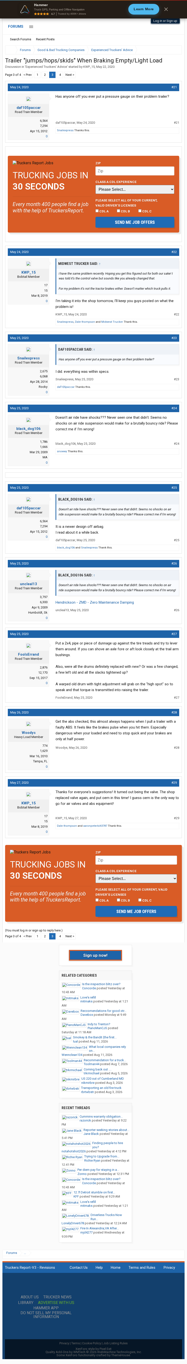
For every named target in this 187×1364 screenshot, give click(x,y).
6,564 (43, 120)
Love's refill (88, 997)
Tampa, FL (40, 761)
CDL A (104, 211)
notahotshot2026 (74, 1151)
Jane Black (91, 1134)
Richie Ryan (92, 1160)
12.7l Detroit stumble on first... (94, 1192)
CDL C (146, 211)
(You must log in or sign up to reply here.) (34, 930)
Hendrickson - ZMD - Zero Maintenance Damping (95, 602)
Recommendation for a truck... (105, 1060)
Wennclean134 (72, 1055)
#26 (174, 563)
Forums (15, 26)
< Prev (27, 75)
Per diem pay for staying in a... (98, 1170)
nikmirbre (87, 1083)
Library (25, 1303)
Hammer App (46, 1308)
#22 (174, 252)
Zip (98, 163)
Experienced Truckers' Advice (46, 67)
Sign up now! (95, 955)
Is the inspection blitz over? (101, 984)
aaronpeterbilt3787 (95, 825)
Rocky (43, 387)
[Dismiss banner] (166, 9)
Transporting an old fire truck (101, 1088)
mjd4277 (86, 1232)
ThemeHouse (120, 1355)
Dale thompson (85, 321)
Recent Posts (45, 39)
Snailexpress (65, 130)
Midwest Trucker (112, 321)
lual (75, 1041)
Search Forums (20, 39)
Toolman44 (91, 1064)
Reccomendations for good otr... (103, 1011)
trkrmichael (91, 1073)
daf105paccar (29, 107)
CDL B (125, 211)
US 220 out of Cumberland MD (102, 1078)
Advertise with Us (56, 1303)
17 (45, 285)
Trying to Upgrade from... (101, 1156)
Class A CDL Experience (116, 182)
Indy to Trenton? (99, 1024)
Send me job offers (135, 222)
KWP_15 (89, 67)
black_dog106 (28, 428)
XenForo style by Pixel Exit (93, 1349)
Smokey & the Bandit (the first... (95, 1037)
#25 (174, 487)
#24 (174, 408)
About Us (30, 1297)
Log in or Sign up (165, 21)
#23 (174, 338)
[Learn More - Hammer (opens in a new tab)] (93, 9)
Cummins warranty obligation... (101, 1116)
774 (44, 745)
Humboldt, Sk (37, 612)
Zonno (82, 1174)
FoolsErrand (28, 654)
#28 (174, 712)
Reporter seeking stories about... (106, 1130)
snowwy (62, 451)
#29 (174, 782)
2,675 (43, 371)
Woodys (29, 732)
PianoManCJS (97, 1028)
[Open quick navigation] (175, 50)
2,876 (43, 667)
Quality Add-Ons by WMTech (94, 1352)
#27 (174, 634)
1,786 (43, 441)
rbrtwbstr (87, 1092)
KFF (76, 1196)
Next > (69, 75)
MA (45, 457)
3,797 (43, 597)
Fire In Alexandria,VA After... (99, 1228)
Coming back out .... (98, 1069)
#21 (174, 87)
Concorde (89, 988)
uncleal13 (28, 584)
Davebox (87, 1014)
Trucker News (57, 1297)
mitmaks (86, 1001)
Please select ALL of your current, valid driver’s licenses (126, 202)
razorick (85, 1120)
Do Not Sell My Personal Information (46, 1315)
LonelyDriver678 (73, 1223)
